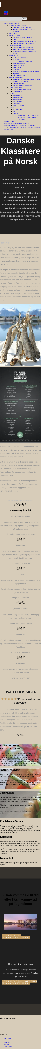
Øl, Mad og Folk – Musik (17, 25)
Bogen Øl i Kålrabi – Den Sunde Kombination (20, 125)
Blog (14, 111)
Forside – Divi (9, 129)
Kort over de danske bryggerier (24, 49)
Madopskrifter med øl (20, 57)
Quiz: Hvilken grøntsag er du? (23, 43)
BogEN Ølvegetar (10, 121)
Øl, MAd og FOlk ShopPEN (22, 37)
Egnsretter (16, 59)
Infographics (17, 109)
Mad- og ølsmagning (16, 77)
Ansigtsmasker (18, 97)
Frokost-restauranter (15, 87)
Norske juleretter (18, 83)
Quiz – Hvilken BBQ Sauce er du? (25, 41)
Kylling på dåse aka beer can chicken (26, 71)
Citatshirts (16, 103)
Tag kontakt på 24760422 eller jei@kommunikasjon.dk (19, 982)
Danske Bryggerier (15, 45)
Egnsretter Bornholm (24, 61)
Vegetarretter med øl (20, 63)
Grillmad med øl (18, 65)
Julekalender (13, 33)
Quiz (14, 39)
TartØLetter (17, 67)
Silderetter (16, 69)
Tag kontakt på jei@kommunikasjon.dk (15, 936)
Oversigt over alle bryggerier (23, 47)
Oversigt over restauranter (22, 89)
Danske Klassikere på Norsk (22, 85)
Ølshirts (11, 93)
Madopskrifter (13, 55)
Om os (15, 113)
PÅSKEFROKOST (19, 75)
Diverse (11, 107)
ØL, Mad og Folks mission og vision (16, 123)
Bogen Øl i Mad (14, 35)
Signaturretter (17, 91)
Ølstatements (17, 99)
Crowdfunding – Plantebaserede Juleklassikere (25, 127)
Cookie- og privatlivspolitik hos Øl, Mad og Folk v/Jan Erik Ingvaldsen (28, 117)
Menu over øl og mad (11, 23)
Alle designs (17, 95)
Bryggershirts (17, 101)
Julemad (16, 73)
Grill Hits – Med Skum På (22, 27)
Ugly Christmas (18, 105)
